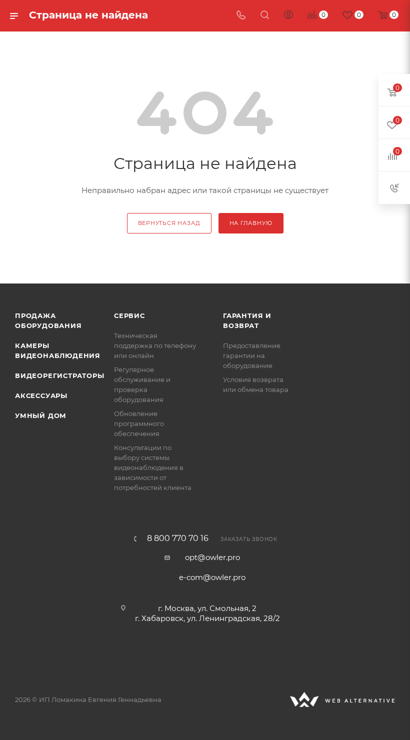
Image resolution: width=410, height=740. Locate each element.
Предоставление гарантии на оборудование (251, 356)
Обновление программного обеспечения (139, 424)
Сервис (129, 316)
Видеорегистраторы (59, 376)
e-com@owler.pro (212, 577)
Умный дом (40, 416)
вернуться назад (169, 223)
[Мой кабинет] (288, 15)
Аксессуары (41, 396)
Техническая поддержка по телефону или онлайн (155, 346)
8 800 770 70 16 (177, 538)
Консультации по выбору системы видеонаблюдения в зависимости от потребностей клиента (153, 468)
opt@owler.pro (212, 557)
